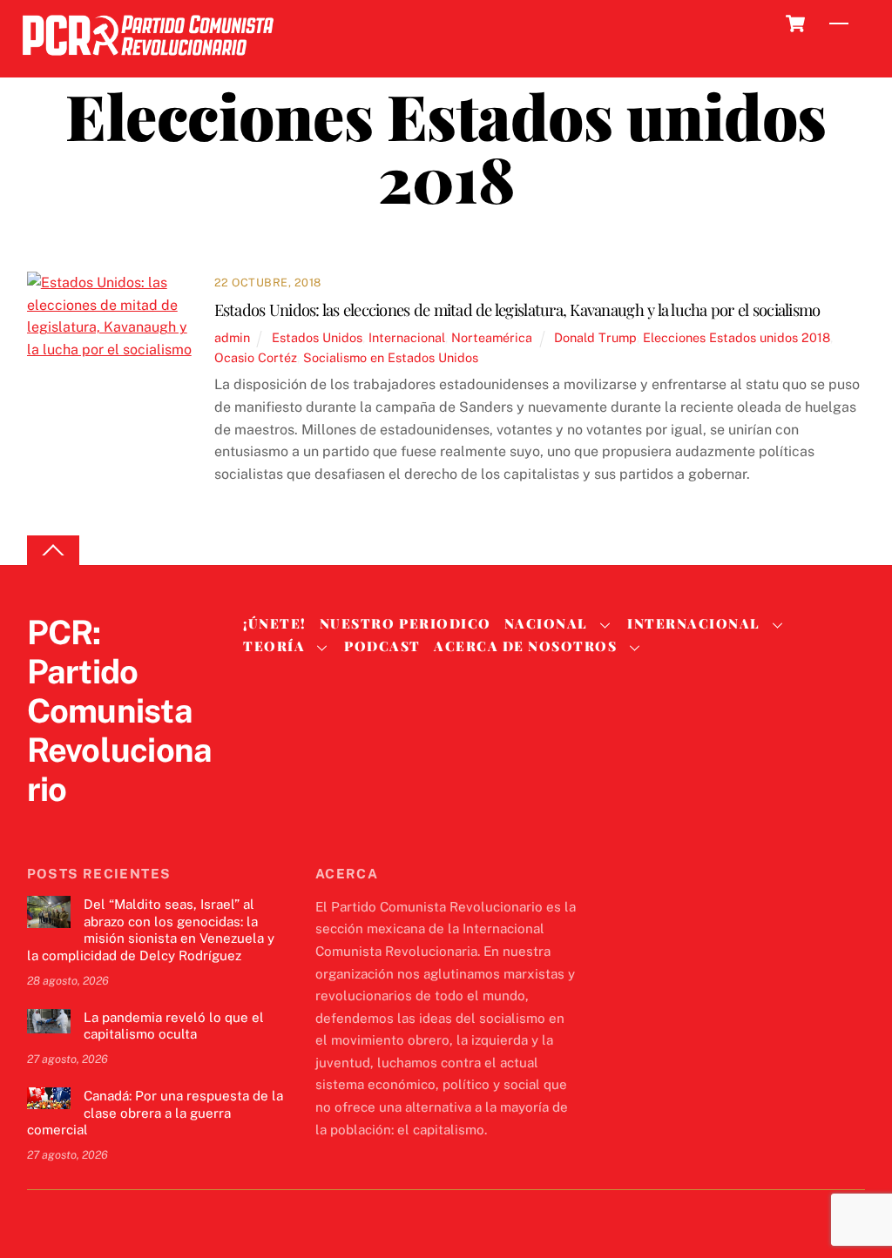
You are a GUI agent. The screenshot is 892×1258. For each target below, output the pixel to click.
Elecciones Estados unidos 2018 (736, 337)
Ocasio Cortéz (255, 357)
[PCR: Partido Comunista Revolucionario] (148, 60)
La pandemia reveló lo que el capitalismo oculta (174, 1026)
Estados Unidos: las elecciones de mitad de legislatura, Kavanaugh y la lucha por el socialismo (517, 309)
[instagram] (128, 824)
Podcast (382, 646)
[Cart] (795, 23)
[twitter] (44, 824)
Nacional (546, 623)
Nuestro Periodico (405, 623)
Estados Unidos (317, 337)
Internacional (406, 337)
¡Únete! (275, 623)
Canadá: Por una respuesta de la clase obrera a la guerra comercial (155, 1113)
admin (232, 337)
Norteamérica (491, 337)
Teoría (274, 646)
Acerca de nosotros (525, 646)
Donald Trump (595, 337)
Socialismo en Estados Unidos (390, 357)
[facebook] (86, 824)
